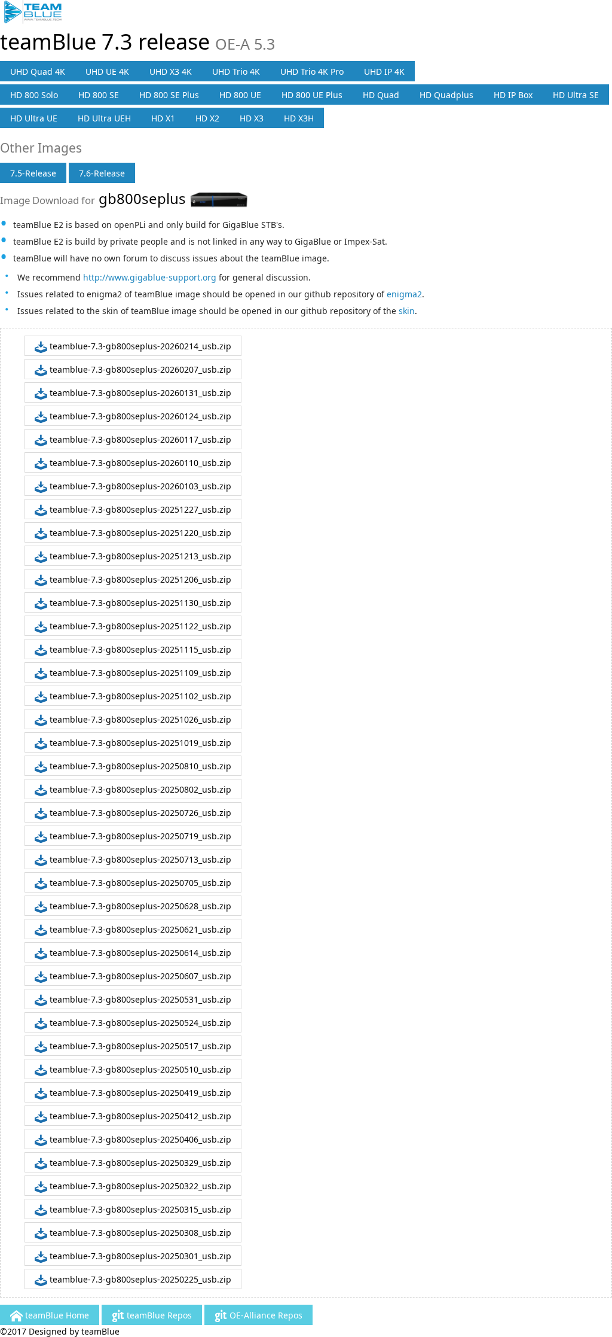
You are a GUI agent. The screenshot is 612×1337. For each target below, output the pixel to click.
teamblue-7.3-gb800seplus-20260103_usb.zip (139, 486)
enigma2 (404, 294)
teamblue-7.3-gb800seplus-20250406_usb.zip (139, 1139)
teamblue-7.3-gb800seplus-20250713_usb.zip (139, 859)
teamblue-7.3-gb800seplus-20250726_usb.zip (139, 812)
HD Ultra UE (33, 118)
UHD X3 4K (170, 71)
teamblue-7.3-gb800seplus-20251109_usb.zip (139, 672)
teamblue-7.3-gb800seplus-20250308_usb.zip (139, 1232)
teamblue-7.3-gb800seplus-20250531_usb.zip (139, 999)
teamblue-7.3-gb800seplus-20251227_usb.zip (139, 509)
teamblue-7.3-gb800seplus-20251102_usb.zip (139, 696)
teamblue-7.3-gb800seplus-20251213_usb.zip (139, 556)
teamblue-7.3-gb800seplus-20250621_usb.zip (139, 929)
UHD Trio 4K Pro (312, 71)
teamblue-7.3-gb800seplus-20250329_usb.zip (139, 1162)
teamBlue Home (56, 1315)
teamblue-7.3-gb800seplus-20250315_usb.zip (139, 1209)
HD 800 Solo (34, 94)
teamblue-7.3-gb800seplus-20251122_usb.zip (139, 626)
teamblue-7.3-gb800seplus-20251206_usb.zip (139, 579)
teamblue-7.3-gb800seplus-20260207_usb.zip (139, 369)
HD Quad (381, 94)
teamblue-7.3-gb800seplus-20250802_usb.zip (139, 789)
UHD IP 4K (384, 71)
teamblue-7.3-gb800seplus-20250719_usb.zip (139, 836)
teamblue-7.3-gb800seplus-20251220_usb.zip (139, 532)
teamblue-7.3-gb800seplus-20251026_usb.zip (139, 719)
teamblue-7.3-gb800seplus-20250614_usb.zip (139, 952)
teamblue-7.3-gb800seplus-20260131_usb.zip (139, 392)
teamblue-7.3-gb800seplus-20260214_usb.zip (139, 346)
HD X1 (163, 118)
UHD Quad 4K (37, 71)
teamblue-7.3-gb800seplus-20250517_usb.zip (139, 1046)
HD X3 (252, 118)
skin (407, 310)
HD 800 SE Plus (169, 94)
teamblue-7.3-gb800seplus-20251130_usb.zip (139, 602)
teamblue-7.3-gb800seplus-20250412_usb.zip (139, 1116)
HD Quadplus (446, 94)
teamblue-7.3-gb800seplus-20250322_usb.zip (139, 1186)
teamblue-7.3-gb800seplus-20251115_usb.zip (139, 649)
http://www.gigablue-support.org (149, 277)
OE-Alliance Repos (264, 1315)
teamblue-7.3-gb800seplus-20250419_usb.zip (139, 1092)
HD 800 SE (98, 94)
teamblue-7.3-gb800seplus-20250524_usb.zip (139, 1022)
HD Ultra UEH (104, 118)
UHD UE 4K (107, 71)
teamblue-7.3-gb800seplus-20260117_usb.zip (139, 439)
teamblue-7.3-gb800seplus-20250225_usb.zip (139, 1279)
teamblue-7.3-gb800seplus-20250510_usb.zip (139, 1069)
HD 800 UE (240, 94)
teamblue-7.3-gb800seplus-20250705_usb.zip (139, 882)
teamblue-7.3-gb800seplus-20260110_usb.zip (139, 462)
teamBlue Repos (158, 1315)
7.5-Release (33, 173)
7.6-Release (102, 173)
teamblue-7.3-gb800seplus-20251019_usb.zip (139, 742)
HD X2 (207, 118)
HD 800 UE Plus (311, 94)
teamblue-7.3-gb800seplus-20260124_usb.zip (139, 416)
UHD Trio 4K (236, 71)
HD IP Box (513, 94)
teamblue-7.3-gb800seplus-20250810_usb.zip (139, 766)
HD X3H (299, 118)
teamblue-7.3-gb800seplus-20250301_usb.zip (139, 1256)
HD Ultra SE (576, 94)
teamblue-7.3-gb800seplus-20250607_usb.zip (139, 976)
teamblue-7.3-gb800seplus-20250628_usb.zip (139, 906)
